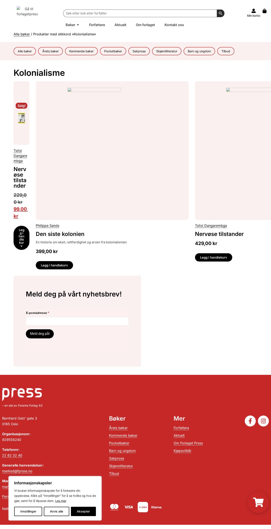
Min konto (253, 15)
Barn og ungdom (199, 51)
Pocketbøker (113, 51)
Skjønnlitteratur (166, 51)
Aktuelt (179, 435)
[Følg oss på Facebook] (250, 421)
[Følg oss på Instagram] (263, 421)
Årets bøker (50, 51)
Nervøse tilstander (20, 177)
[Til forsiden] (27, 13)
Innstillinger (28, 511)
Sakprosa (139, 51)
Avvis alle (56, 511)
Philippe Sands (47, 225)
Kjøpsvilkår (182, 451)
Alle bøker (22, 34)
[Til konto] (254, 11)
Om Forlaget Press (188, 443)
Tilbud (225, 51)
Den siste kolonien (60, 234)
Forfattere (181, 428)
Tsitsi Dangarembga (20, 155)
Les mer (60, 501)
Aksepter (83, 511)
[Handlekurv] (266, 11)
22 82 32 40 (12, 455)
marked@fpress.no (17, 471)
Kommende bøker (81, 51)
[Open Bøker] (78, 24)
